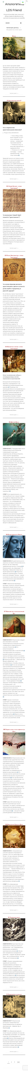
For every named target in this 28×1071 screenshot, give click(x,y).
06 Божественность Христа (14, 534)
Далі (18, 1062)
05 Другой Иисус (14, 422)
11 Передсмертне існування (14, 994)
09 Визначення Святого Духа (14, 824)
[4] (11, 664)
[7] (13, 714)
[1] (19, 155)
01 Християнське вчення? (14, 100)
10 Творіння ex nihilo (14, 917)
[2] (15, 571)
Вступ (14, 36)
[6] (3, 696)
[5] (21, 680)
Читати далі (14, 93)
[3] (14, 580)
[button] (27, 1)
